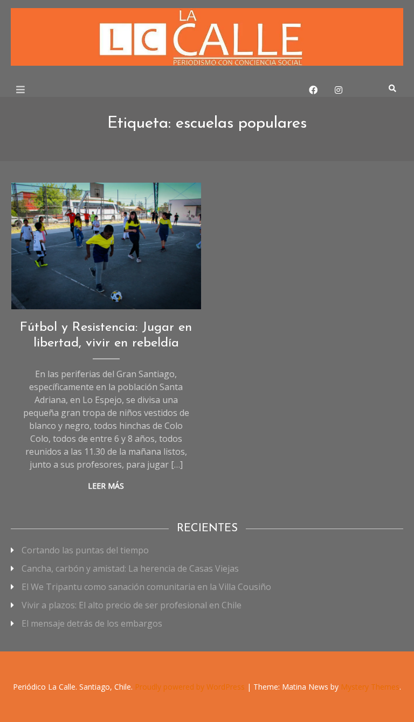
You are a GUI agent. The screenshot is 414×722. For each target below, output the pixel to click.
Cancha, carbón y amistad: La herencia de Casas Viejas (130, 568)
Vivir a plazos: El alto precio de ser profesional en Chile (132, 605)
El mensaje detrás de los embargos (92, 623)
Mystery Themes (370, 687)
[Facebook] (313, 90)
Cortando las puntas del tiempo (85, 550)
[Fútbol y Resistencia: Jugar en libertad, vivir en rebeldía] (106, 246)
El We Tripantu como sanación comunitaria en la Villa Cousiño (146, 587)
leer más (106, 486)
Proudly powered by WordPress (191, 687)
